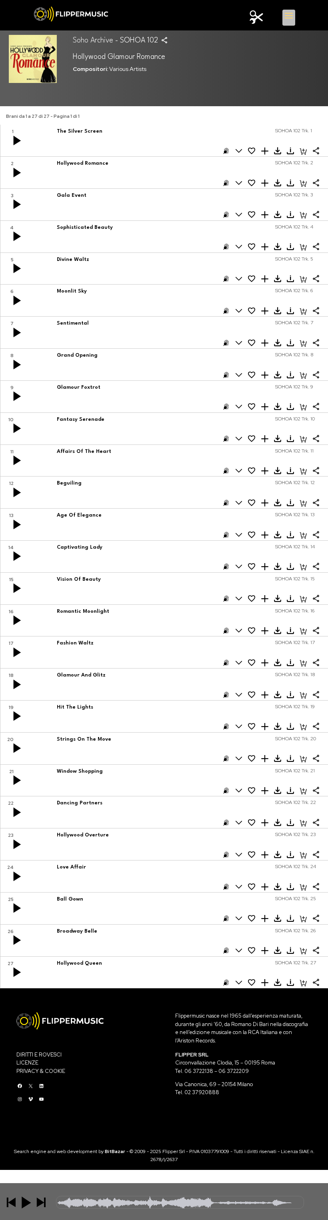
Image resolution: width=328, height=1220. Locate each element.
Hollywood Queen (79, 963)
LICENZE (27, 1062)
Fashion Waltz (75, 643)
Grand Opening (77, 355)
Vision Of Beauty (79, 579)
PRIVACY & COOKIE (40, 1071)
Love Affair (71, 867)
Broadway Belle (77, 931)
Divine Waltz (73, 259)
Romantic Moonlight (83, 611)
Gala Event (71, 195)
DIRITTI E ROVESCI (39, 1054)
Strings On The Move (84, 739)
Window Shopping (80, 771)
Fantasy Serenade (80, 419)
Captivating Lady (79, 547)
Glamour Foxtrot (78, 387)
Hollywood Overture (83, 835)
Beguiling (69, 483)
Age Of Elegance (79, 515)
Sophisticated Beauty (85, 227)
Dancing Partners (79, 803)
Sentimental (73, 323)
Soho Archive (93, 40)
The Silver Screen (79, 131)
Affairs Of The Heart (84, 451)
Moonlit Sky (72, 291)
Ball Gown (70, 899)
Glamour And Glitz (81, 675)
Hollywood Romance (82, 163)
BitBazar (115, 1151)
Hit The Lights (75, 707)
